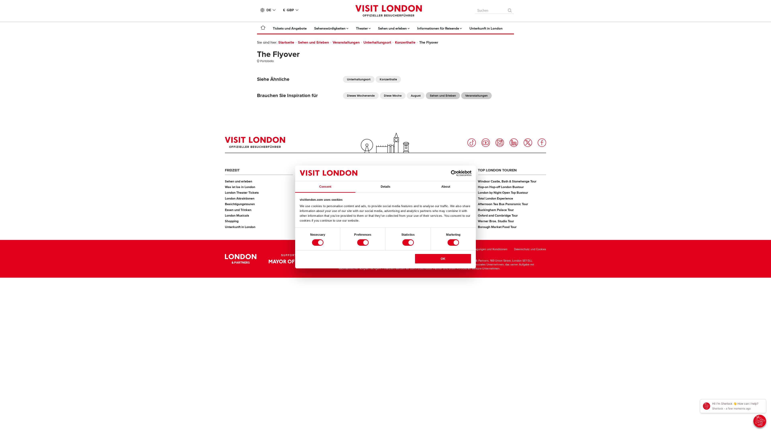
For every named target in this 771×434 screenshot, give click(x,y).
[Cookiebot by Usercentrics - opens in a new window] (453, 173)
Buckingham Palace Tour (496, 210)
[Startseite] (263, 28)
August (416, 95)
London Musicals (237, 215)
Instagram (500, 142)
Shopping (232, 221)
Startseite (286, 42)
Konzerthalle (405, 42)
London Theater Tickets (242, 192)
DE (268, 10)
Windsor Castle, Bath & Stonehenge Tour (507, 181)
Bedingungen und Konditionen (488, 249)
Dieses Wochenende (361, 95)
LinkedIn (514, 142)
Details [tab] (386, 186)
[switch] (363, 242)
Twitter (528, 142)
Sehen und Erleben (313, 42)
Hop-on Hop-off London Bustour (501, 187)
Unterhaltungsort (377, 42)
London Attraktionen (239, 198)
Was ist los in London (240, 187)
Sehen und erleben (238, 181)
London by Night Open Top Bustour (503, 192)
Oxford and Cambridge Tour (498, 215)
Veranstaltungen (346, 42)
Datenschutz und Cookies (530, 249)
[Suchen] (510, 9)
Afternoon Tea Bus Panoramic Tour (503, 204)
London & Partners (240, 259)
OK (443, 258)
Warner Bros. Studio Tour (496, 221)
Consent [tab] (325, 186)
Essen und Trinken (238, 210)
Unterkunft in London (240, 227)
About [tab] (445, 186)
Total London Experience (495, 198)
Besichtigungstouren (240, 204)
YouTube (485, 142)
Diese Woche (393, 95)
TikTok (471, 142)
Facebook (542, 142)
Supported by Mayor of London (293, 259)
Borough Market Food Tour (497, 227)
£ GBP (288, 10)
